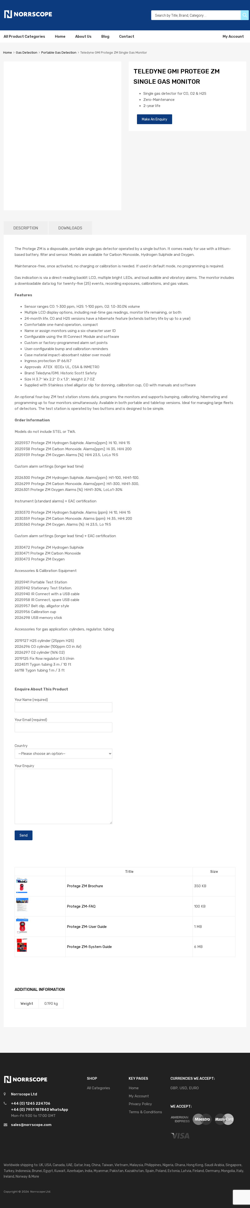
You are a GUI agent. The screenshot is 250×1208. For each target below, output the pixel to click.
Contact (126, 36)
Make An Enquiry (154, 119)
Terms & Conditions (145, 1112)
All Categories (98, 1088)
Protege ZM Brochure (85, 886)
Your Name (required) (31, 700)
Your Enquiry (24, 766)
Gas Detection (26, 52)
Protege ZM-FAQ (81, 906)
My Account (233, 36)
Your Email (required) (31, 720)
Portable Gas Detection (58, 52)
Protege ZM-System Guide (89, 947)
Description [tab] (25, 228)
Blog (105, 36)
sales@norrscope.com (31, 1125)
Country (21, 746)
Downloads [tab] (70, 228)
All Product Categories (24, 36)
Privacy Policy (140, 1104)
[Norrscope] (28, 17)
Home (60, 36)
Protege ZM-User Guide (87, 926)
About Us (83, 36)
